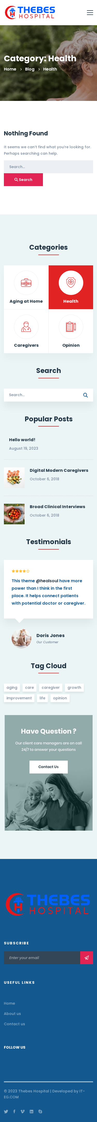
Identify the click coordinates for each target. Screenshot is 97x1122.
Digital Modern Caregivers (59, 470)
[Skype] (40, 1111)
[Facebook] (14, 1111)
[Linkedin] (31, 1111)
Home (10, 69)
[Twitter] (6, 1111)
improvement (19, 698)
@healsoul (47, 581)
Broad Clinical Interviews (57, 507)
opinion (60, 698)
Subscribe (86, 957)
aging (11, 687)
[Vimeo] (22, 1111)
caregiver (51, 687)
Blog (29, 69)
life (42, 698)
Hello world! (22, 440)
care (29, 687)
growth (74, 687)
